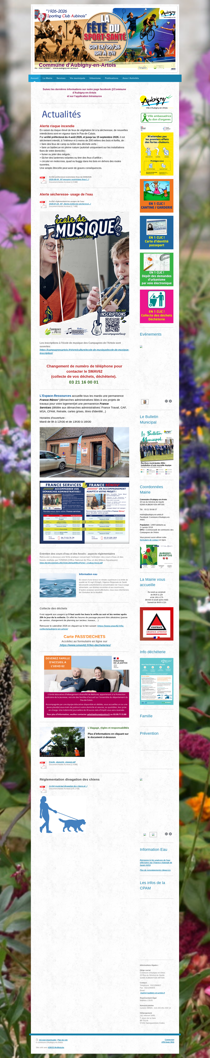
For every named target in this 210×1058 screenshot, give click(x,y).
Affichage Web (167, 1042)
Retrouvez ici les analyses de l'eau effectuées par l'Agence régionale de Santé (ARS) (156, 862)
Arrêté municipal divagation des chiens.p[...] (68, 786)
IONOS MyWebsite (56, 1047)
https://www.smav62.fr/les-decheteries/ (85, 645)
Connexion (169, 1040)
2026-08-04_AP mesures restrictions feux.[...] (69, 179)
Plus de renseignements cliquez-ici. (155, 870)
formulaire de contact (149, 540)
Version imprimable (48, 1040)
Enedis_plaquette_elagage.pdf (62, 762)
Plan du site (62, 1040)
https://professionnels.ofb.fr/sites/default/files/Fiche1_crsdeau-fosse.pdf (71, 563)
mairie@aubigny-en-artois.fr (152, 993)
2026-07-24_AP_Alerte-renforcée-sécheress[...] (70, 204)
